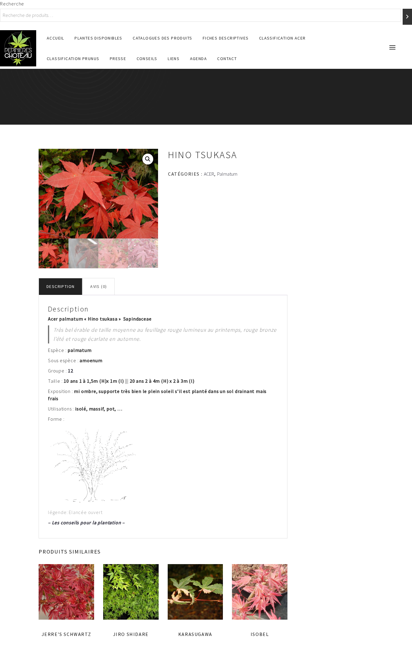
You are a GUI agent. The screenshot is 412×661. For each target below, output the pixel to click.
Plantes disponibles (98, 38)
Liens (173, 58)
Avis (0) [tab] (98, 286)
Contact (227, 58)
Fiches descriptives (226, 38)
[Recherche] (407, 17)
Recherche (12, 4)
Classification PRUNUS (73, 58)
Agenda (198, 58)
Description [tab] (60, 286)
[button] (147, 159)
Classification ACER (282, 38)
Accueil (55, 38)
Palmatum (227, 174)
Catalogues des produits (162, 38)
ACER (209, 174)
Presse (118, 58)
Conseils (147, 58)
